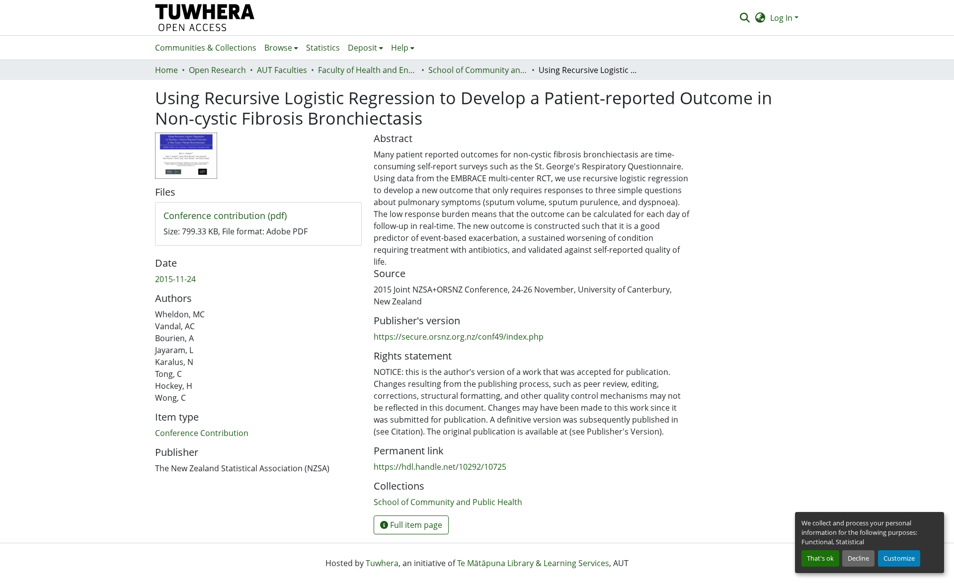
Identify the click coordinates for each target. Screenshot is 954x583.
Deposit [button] (362, 47)
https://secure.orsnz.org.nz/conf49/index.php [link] (459, 336)
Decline (858, 558)
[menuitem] (281, 48)
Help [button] (399, 47)
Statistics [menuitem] (323, 47)
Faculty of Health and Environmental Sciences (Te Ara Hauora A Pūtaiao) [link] (367, 70)
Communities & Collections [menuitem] (205, 47)
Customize (899, 558)
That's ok (820, 558)
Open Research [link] (217, 70)
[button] (205, 17)
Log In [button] (782, 17)
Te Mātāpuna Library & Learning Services (533, 563)
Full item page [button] (415, 524)
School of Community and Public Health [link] (478, 70)
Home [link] (166, 70)
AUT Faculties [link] (282, 70)
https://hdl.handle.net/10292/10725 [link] (440, 466)
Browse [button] (278, 47)
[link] (258, 216)
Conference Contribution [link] (201, 433)
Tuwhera (382, 563)
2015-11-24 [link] (175, 279)
